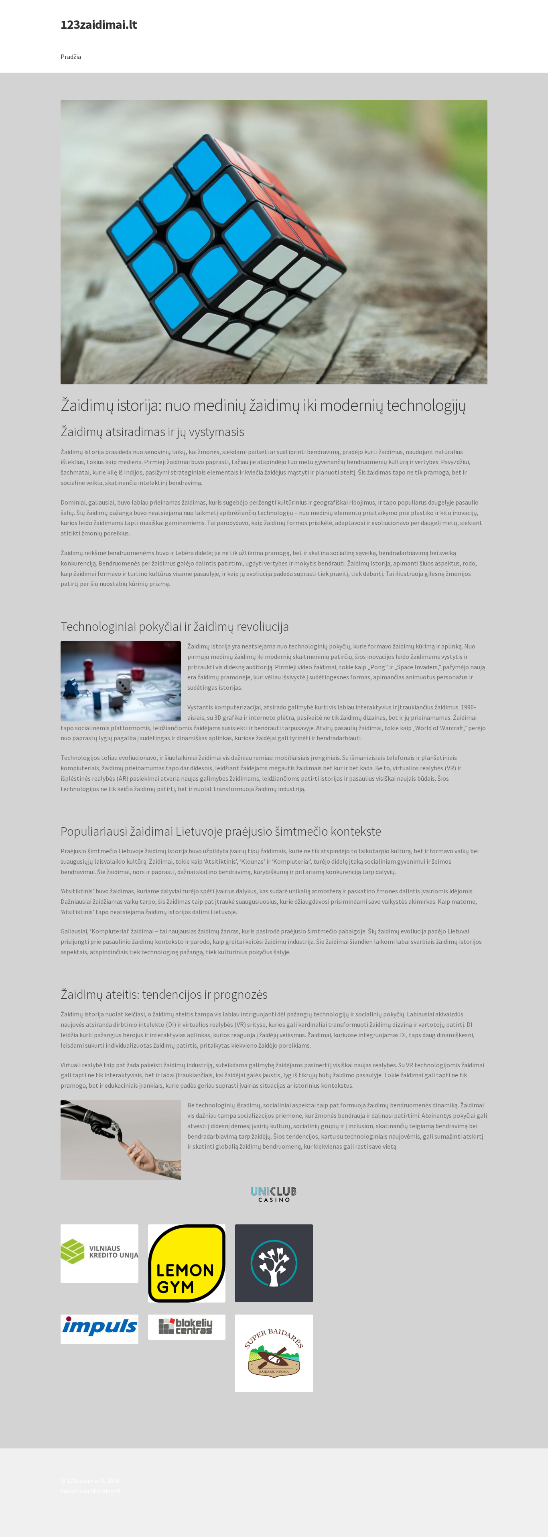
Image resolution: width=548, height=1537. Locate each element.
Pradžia (71, 57)
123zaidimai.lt (99, 24)
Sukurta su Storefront (90, 1491)
